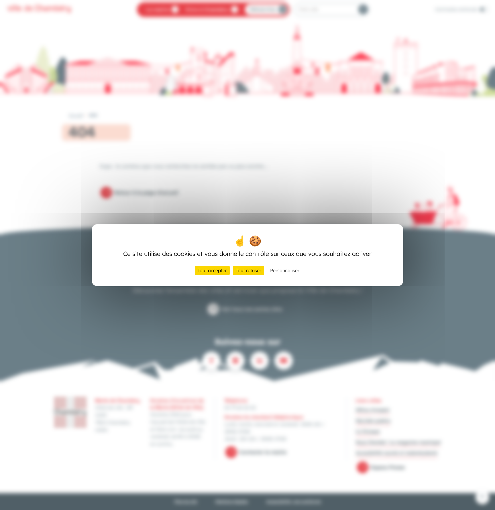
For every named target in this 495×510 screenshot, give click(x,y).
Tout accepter (212, 270)
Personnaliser (284, 270)
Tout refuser (248, 270)
